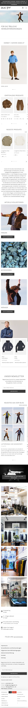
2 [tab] (14, 89)
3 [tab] (15, 89)
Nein (14, 692)
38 (5, 118)
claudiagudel (18, 637)
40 (7, 118)
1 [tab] (12, 89)
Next (26, 124)
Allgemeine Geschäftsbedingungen (11, 650)
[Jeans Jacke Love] (7, 105)
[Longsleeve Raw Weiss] (20, 141)
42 (9, 118)
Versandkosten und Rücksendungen (11, 648)
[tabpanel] (14, 66)
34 (1, 118)
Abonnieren (14, 391)
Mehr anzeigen (23, 405)
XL (23, 118)
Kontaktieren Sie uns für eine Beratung (14, 477)
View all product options (7, 362)
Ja (10, 692)
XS (17, 118)
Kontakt (3, 655)
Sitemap (3, 657)
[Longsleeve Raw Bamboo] (7, 141)
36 (3, 118)
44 (11, 118)
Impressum (4, 645)
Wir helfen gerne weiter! (7, 629)
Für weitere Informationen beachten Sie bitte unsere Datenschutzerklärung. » (22, 697)
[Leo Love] (20, 105)
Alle (26, 131)
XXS (15, 118)
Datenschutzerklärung (7, 653)
